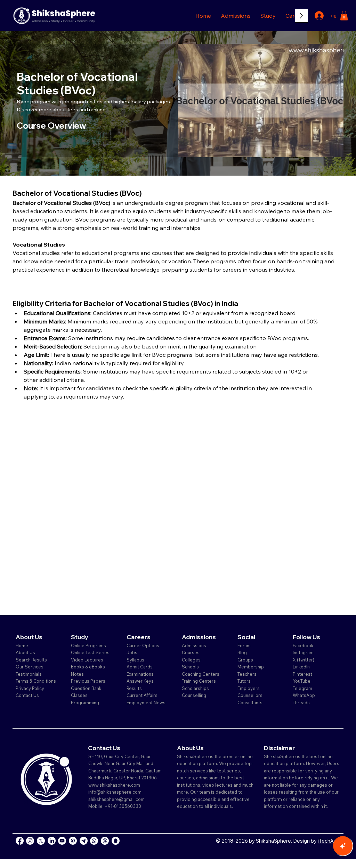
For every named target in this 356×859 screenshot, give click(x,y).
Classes (80, 695)
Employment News (146, 702)
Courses (191, 652)
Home (22, 645)
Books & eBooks (88, 666)
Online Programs (88, 645)
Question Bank (86, 688)
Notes (77, 674)
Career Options (143, 645)
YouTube (301, 681)
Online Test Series (90, 652)
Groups (245, 660)
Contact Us (27, 695)
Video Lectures (87, 660)
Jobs (132, 652)
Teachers (247, 674)
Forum (244, 645)
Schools (190, 666)
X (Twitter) (303, 660)
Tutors (244, 681)
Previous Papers (88, 681)
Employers (248, 688)
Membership (250, 666)
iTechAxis (329, 840)
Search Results (31, 660)
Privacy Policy (30, 688)
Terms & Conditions (36, 681)
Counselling (194, 695)
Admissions (194, 645)
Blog (242, 652)
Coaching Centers (200, 674)
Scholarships (195, 688)
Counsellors (249, 695)
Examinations (140, 674)
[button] (235, 16)
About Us (25, 652)
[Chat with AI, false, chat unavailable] (343, 846)
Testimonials (29, 674)
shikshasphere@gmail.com (116, 799)
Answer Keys (140, 681)
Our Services (29, 666)
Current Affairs (142, 695)
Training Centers (199, 681)
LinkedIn (301, 666)
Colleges (191, 660)
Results (134, 688)
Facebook (303, 645)
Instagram (303, 652)
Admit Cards (140, 666)
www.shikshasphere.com (114, 785)
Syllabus (135, 660)
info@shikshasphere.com (114, 792)
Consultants (249, 702)
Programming (85, 702)
